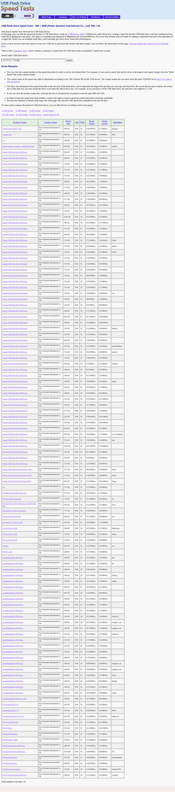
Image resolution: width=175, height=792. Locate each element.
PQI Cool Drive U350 (9, 534)
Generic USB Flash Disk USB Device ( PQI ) (17, 470)
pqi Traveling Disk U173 (10, 711)
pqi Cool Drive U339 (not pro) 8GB (14, 511)
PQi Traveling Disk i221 (10, 705)
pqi (3, 487)
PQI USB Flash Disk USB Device (13, 746)
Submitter (117, 122)
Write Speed (104, 122)
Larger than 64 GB (51, 114)
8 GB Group (48, 110)
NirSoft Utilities (112, 17)
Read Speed (91, 122)
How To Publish (79, 17)
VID (77, 122)
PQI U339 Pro (7, 728)
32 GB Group (22, 114)
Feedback (95, 17)
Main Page (46, 17)
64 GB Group (35, 114)
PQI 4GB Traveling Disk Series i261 (14, 493)
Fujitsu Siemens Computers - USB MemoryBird (18, 146)
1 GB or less (7, 110)
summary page (20, 51)
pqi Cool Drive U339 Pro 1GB (12, 522)
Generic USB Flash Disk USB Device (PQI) (17, 475)
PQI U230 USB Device (10, 722)
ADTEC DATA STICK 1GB (11, 129)
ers (3, 140)
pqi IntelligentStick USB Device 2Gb (14, 699)
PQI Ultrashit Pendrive (9, 734)
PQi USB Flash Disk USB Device (13, 752)
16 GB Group (8, 114)
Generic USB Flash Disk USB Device (14, 152)
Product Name (20, 122)
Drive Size (68, 122)
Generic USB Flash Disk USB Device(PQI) (16, 481)
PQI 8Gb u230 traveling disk (11, 499)
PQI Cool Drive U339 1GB (11, 517)
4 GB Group (34, 110)
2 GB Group (21, 110)
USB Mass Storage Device (11, 769)
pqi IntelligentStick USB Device (12, 558)
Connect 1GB (6, 135)
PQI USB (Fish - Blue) (10, 740)
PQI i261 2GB (7, 552)
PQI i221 (5, 546)
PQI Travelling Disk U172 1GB (12, 716)
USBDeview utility (76, 34)
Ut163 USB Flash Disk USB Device (14, 775)
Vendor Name (50, 122)
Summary (63, 17)
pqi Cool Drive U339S (9, 528)
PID (82, 122)
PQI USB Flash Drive (9, 758)
